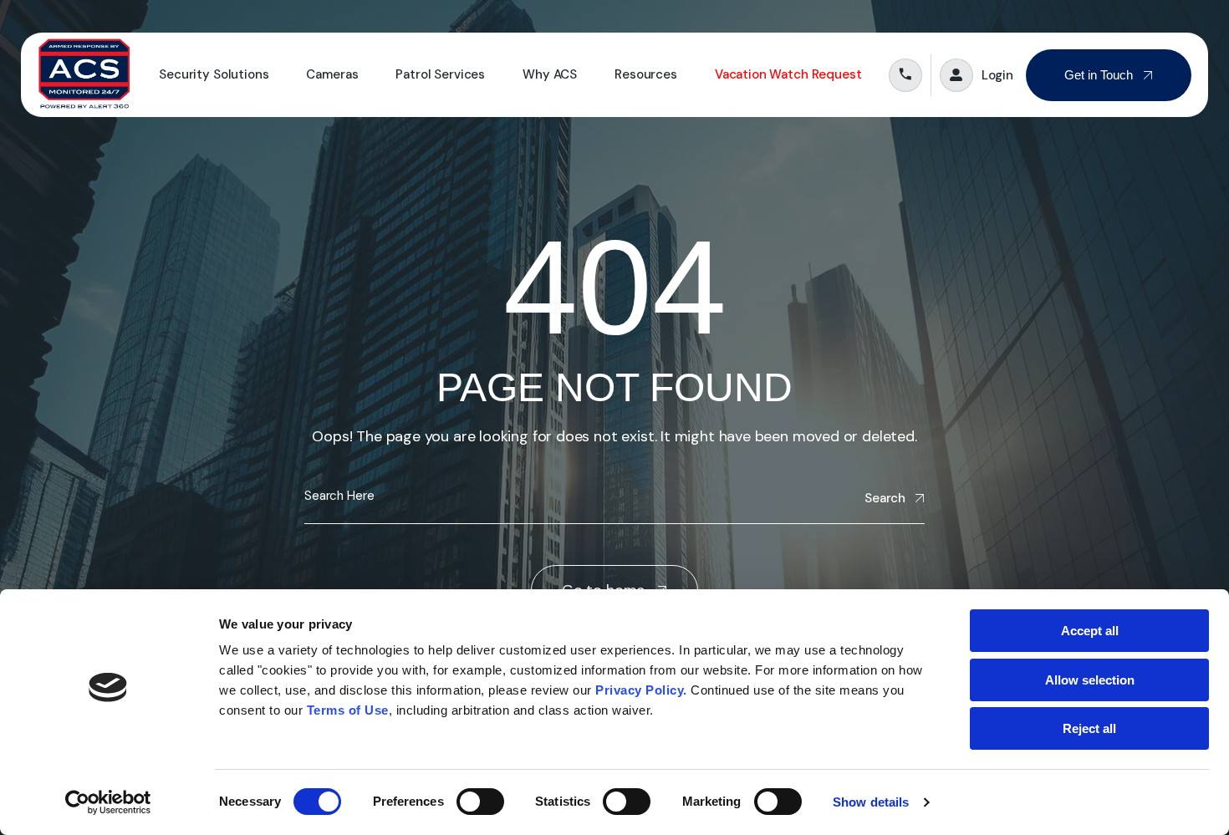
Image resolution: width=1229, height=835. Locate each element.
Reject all (1089, 728)
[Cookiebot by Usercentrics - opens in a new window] (108, 802)
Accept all (1090, 631)
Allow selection (1090, 680)
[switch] (480, 801)
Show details (871, 802)
